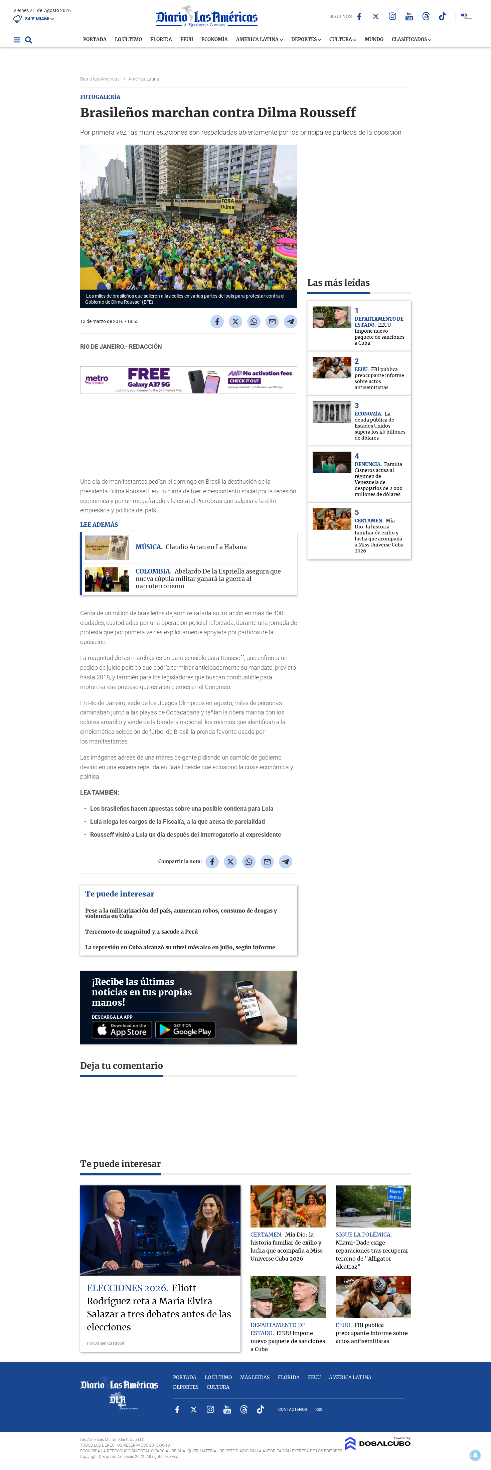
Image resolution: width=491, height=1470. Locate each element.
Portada (95, 39)
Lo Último (128, 39)
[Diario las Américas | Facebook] (359, 16)
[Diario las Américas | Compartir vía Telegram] (290, 321)
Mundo (374, 39)
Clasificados (410, 39)
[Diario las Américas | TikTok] (443, 16)
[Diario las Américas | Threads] (426, 16)
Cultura (341, 39)
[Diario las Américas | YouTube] (409, 16)
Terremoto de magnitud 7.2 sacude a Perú (141, 932)
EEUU (186, 39)
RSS (318, 1409)
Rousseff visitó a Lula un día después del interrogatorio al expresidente (185, 834)
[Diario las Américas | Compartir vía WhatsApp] (254, 321)
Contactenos (292, 1409)
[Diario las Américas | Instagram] (392, 16)
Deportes (304, 39)
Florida (161, 39)
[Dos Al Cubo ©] (378, 1448)
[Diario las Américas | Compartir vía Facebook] (217, 321)
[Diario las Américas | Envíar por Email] (272, 321)
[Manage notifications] (475, 1455)
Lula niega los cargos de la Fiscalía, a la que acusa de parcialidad (177, 821)
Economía (214, 39)
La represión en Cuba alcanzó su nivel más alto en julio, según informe (180, 947)
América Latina (258, 39)
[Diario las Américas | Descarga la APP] (123, 1030)
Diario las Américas (100, 78)
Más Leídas (255, 1377)
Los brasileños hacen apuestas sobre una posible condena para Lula (182, 808)
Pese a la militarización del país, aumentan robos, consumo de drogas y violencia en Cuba (181, 913)
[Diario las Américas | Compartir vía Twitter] (235, 321)
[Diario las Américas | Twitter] (376, 16)
